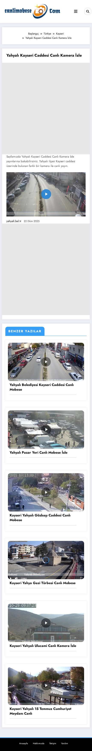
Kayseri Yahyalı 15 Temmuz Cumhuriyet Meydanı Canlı (40, 711)
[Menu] (75, 11)
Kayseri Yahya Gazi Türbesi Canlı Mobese (43, 583)
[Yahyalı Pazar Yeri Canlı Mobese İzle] (46, 429)
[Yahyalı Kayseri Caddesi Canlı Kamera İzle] (46, 194)
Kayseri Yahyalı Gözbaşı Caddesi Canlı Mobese (40, 517)
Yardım (64, 743)
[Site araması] (87, 11)
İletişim (52, 743)
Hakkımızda (38, 743)
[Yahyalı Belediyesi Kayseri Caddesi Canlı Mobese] (46, 362)
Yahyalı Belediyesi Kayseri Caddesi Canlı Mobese (42, 387)
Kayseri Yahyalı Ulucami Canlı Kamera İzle (43, 646)
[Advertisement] (46, 108)
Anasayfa (23, 743)
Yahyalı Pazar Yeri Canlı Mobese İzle (38, 452)
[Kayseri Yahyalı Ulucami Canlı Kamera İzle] (46, 623)
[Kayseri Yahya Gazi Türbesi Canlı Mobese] (46, 560)
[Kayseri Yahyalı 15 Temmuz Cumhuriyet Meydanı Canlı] (46, 685)
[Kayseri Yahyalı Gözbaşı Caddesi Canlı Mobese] (46, 492)
